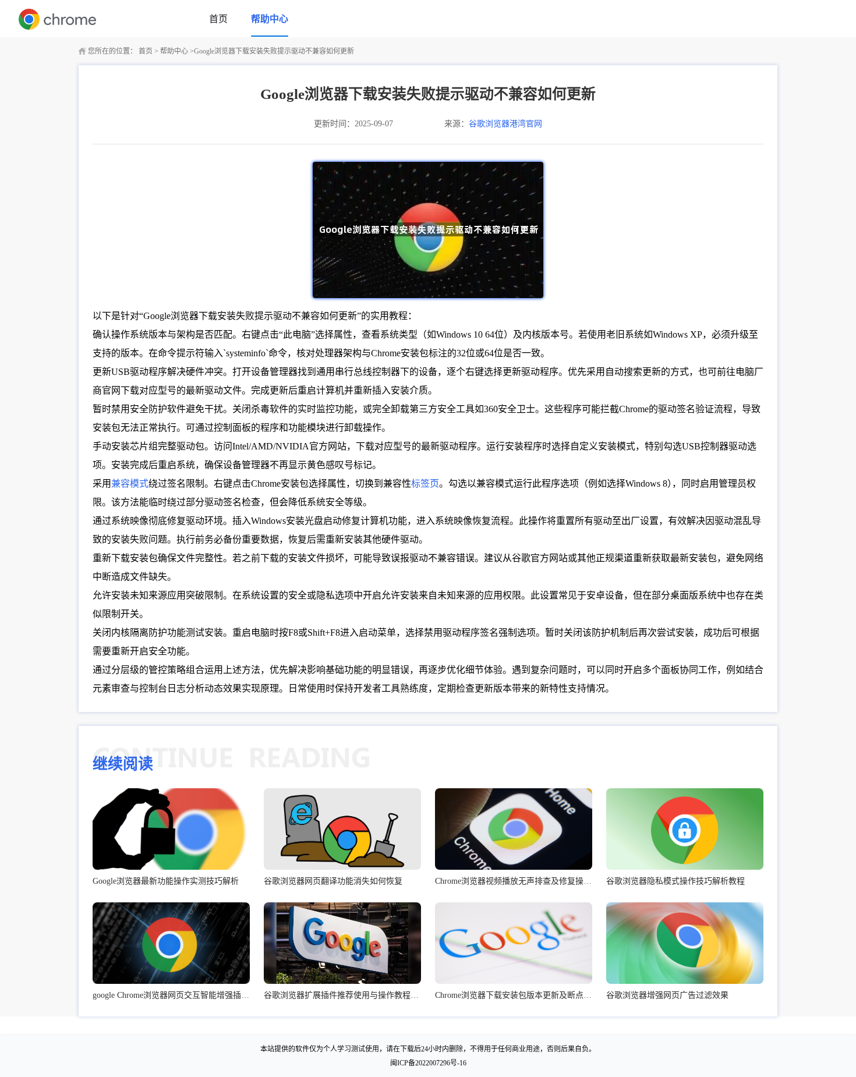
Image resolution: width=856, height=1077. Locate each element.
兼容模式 (129, 483)
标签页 (425, 483)
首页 (218, 19)
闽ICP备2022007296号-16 (428, 1063)
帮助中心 (269, 19)
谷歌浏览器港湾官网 (505, 123)
